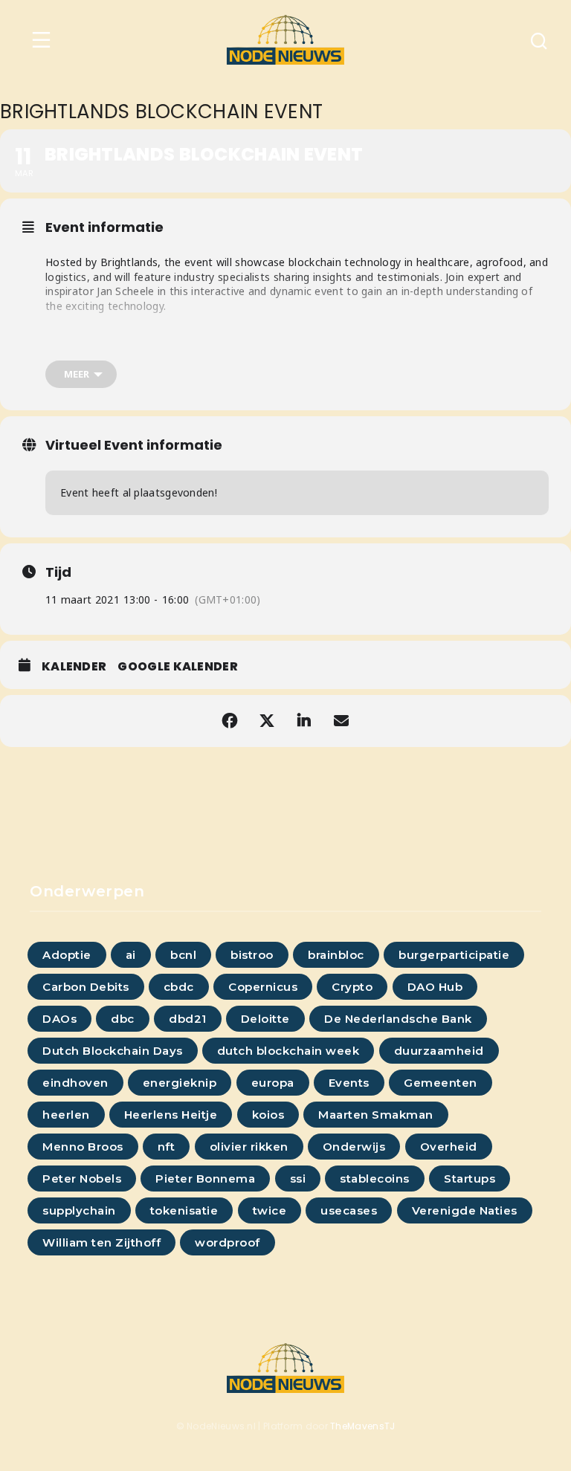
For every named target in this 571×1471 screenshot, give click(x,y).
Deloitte (265, 1019)
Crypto (352, 987)
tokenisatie (184, 1210)
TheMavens (357, 1426)
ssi (298, 1178)
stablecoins (375, 1178)
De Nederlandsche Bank (398, 1019)
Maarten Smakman (375, 1115)
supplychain (79, 1210)
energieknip (180, 1083)
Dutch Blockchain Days (112, 1051)
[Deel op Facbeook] (229, 721)
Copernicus (262, 987)
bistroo (252, 955)
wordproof (227, 1242)
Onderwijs (354, 1146)
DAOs (59, 1019)
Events (349, 1083)
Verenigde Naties (464, 1210)
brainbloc (336, 955)
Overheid (448, 1146)
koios (268, 1115)
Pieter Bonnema (205, 1178)
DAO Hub (435, 987)
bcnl (183, 955)
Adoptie (66, 955)
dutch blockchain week (288, 1051)
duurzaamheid (439, 1051)
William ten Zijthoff (101, 1242)
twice (270, 1210)
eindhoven (75, 1083)
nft (166, 1146)
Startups (469, 1178)
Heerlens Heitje (171, 1115)
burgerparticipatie (454, 955)
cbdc (179, 987)
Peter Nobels (81, 1178)
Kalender (74, 666)
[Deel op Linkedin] (304, 721)
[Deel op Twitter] (267, 721)
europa (272, 1083)
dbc (123, 1019)
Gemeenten (440, 1083)
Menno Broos (82, 1146)
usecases (348, 1210)
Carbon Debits (85, 987)
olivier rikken (249, 1146)
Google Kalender (177, 666)
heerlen (66, 1115)
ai (131, 955)
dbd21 (188, 1019)
